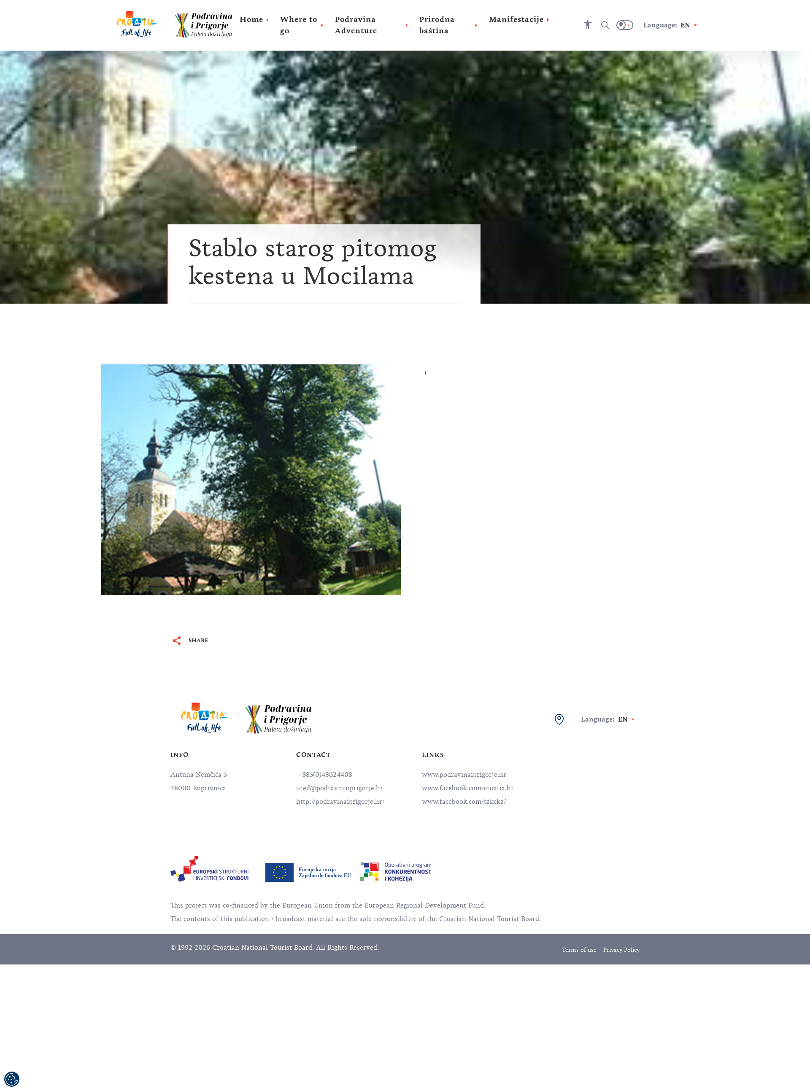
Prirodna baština (437, 25)
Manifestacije (516, 19)
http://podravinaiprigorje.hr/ (340, 801)
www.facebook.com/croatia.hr (468, 788)
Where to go (298, 25)
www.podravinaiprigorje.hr (464, 774)
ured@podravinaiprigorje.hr (339, 788)
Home (251, 19)
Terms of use (579, 950)
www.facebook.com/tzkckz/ (464, 801)
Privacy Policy (621, 950)
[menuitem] (209, 869)
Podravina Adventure (356, 25)
